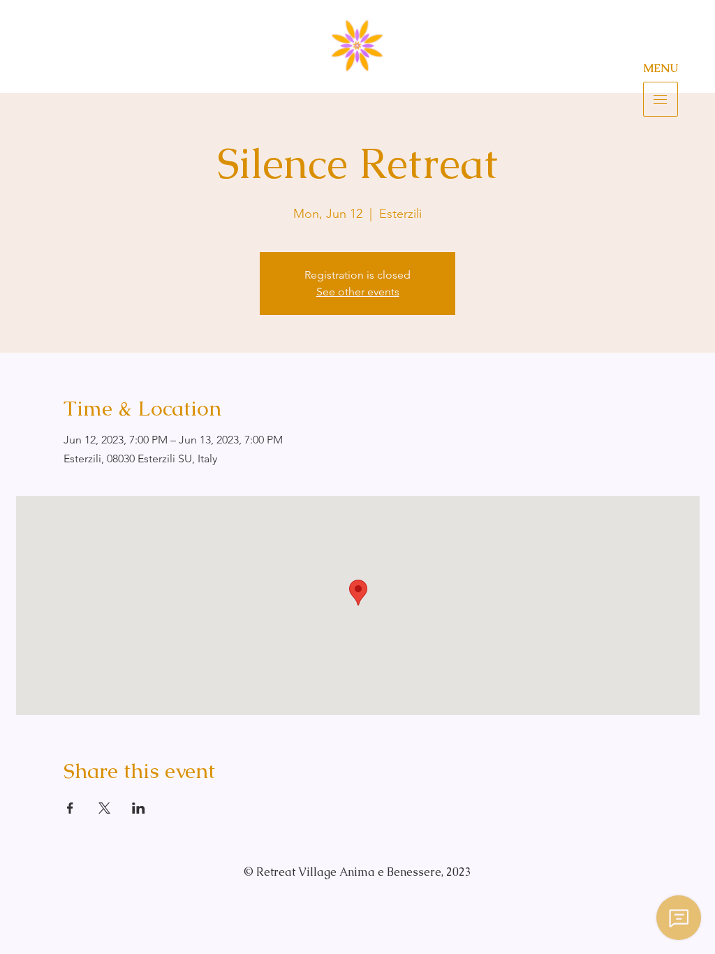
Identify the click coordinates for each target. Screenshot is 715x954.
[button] (660, 99)
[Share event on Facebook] (70, 808)
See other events (357, 291)
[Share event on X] (104, 808)
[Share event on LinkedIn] (138, 808)
